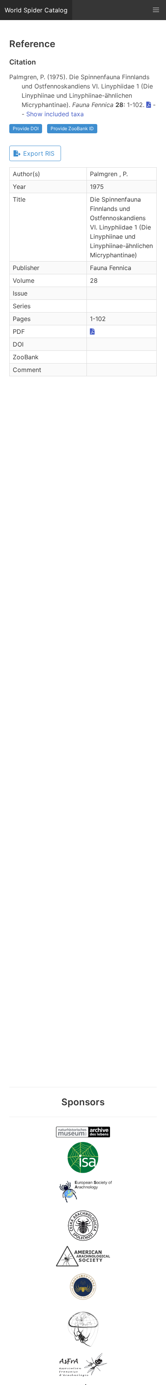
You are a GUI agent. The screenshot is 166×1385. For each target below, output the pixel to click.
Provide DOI (26, 128)
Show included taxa (55, 114)
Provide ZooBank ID (72, 128)
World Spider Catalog (36, 10)
